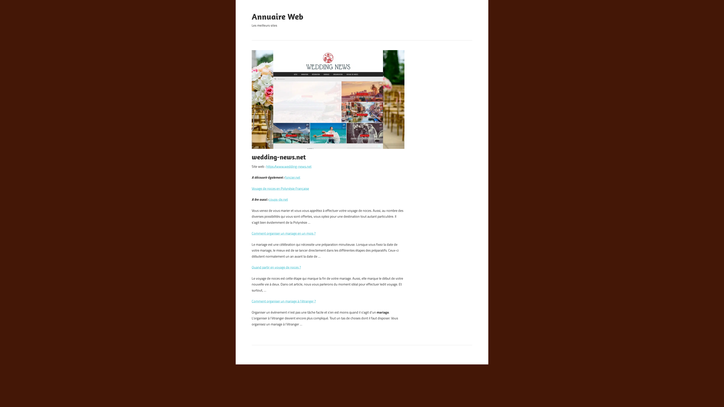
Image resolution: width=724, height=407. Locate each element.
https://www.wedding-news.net (288, 166)
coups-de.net (278, 199)
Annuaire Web (277, 16)
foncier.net (292, 177)
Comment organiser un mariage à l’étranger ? (284, 301)
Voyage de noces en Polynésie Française (280, 188)
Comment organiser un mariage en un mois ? (284, 233)
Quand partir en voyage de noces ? (276, 267)
